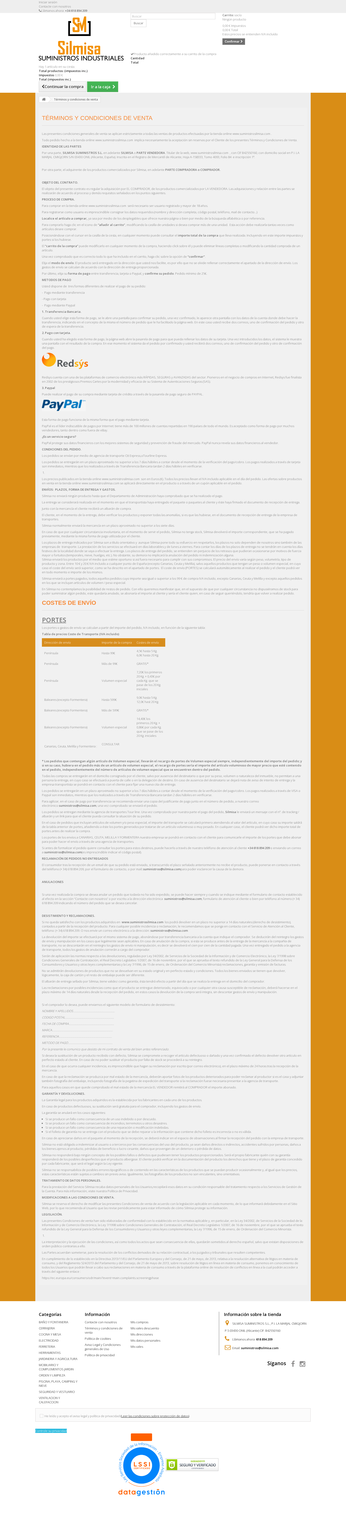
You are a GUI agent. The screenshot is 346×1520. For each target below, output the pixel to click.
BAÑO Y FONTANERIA (53, 1322)
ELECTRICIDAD (49, 1340)
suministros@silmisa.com (259, 1348)
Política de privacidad (100, 1355)
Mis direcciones (142, 1334)
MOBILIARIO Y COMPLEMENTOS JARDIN (56, 1367)
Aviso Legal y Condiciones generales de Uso (103, 1347)
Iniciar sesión (48, 2)
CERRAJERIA (47, 1328)
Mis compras (139, 1322)
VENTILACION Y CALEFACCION (49, 1400)
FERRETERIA (47, 1346)
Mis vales (137, 1346)
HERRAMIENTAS (50, 1353)
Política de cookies (98, 1338)
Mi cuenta (141, 1314)
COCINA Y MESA (50, 1334)
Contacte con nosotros (55, 6)
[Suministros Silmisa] (81, 38)
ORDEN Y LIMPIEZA (52, 1375)
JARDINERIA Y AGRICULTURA (58, 1359)
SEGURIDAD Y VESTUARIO (57, 1392)
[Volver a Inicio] (43, 99)
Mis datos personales (145, 1340)
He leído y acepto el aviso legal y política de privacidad (82, 1416)
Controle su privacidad (51, 1431)
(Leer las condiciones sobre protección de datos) (155, 1416)
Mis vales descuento (145, 1328)
